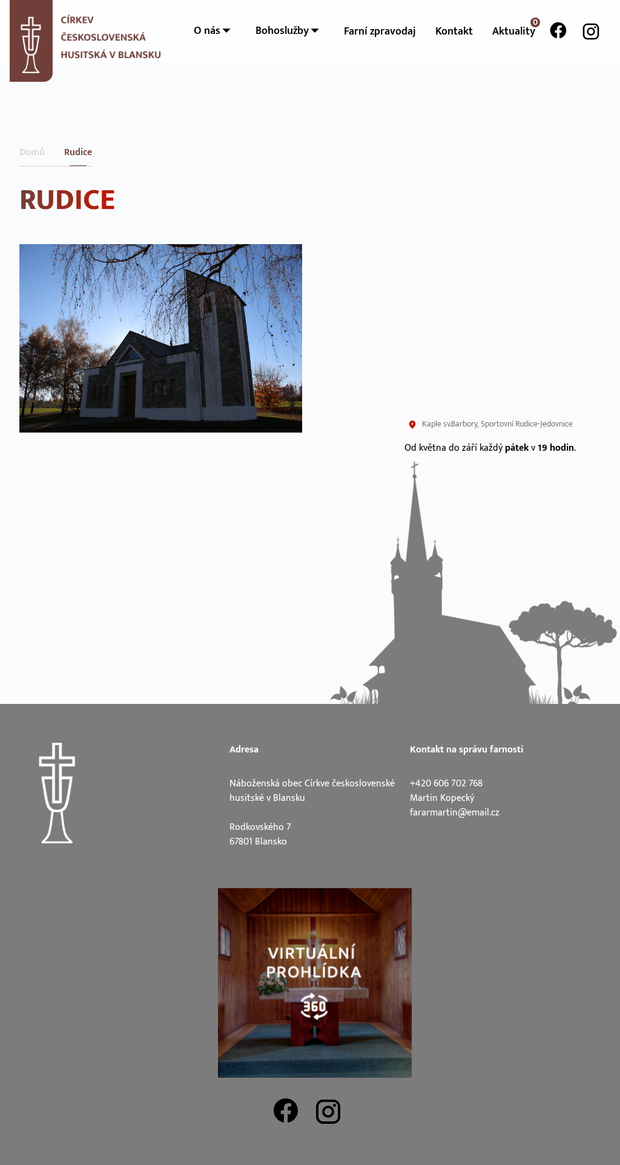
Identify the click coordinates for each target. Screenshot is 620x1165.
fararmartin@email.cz (455, 813)
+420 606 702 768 (446, 783)
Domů (32, 152)
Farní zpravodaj (380, 31)
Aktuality (513, 31)
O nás (208, 31)
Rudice (78, 153)
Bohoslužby (283, 31)
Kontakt (454, 31)
